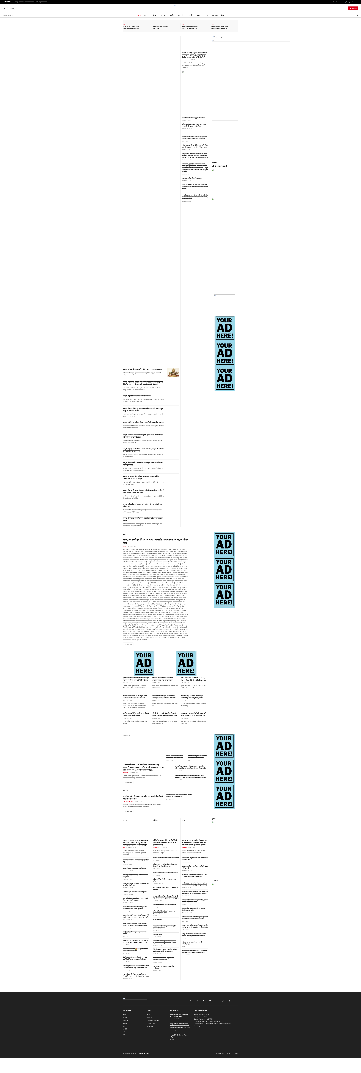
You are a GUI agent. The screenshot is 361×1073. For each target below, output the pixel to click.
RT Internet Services (143, 1053)
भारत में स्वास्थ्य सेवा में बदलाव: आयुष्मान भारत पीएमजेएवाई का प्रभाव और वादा (163, 959)
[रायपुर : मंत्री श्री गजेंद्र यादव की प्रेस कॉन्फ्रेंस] (173, 399)
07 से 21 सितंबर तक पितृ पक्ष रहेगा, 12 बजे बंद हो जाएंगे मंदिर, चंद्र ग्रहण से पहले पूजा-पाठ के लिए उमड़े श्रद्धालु (165, 897)
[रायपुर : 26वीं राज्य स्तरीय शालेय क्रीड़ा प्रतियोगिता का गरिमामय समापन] (173, 425)
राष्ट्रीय (172, 15)
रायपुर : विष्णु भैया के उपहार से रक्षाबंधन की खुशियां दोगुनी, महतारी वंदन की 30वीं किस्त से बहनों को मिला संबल (143, 491)
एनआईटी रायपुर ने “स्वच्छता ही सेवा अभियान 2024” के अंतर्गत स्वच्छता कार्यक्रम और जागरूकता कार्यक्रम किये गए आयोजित (136, 916)
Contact (354, 2)
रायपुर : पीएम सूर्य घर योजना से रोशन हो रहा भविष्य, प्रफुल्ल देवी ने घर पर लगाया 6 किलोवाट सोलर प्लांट (143, 450)
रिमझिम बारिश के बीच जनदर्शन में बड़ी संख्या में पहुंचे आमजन (134, 933)
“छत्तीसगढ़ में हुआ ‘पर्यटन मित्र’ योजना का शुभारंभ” (135, 892)
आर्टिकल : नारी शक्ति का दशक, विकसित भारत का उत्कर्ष (166, 858)
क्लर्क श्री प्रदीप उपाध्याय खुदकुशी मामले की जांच (160, 27)
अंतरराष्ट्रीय (181, 15)
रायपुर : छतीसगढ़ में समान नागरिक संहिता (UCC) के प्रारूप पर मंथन (31, 2)
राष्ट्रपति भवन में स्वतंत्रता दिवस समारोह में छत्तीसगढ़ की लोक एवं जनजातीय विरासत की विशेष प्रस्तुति (164, 696)
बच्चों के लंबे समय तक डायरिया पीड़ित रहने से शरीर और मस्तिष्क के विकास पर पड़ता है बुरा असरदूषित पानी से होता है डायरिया (195, 884)
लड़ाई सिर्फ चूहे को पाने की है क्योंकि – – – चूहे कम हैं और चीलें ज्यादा (165, 888)
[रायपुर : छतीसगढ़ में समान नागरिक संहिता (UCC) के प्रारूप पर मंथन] (173, 372)
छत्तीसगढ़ (154, 15)
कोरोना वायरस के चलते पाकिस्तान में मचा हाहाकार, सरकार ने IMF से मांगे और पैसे (179, 796)
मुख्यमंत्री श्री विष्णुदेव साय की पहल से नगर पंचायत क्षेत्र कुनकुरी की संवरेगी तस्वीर (136, 884)
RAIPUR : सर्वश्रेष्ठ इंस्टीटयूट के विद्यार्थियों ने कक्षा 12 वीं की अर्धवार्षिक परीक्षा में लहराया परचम (194, 875)
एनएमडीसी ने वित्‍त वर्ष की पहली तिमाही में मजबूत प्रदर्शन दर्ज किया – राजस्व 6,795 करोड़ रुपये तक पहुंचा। (136, 679)
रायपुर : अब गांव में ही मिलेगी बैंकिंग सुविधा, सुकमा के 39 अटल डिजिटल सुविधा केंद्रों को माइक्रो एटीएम (143, 436)
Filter (222, 15)
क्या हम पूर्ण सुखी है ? (157, 919)
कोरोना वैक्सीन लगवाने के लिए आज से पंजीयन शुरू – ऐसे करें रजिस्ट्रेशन (195, 943)
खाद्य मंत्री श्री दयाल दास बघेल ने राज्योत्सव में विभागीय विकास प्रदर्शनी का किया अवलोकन (135, 899)
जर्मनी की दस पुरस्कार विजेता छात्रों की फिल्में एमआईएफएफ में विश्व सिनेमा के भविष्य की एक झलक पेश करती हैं (165, 842)
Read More (128, 644)
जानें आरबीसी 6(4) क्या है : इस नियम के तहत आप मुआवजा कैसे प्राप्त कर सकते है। (164, 912)
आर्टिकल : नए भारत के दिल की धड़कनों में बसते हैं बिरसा (165, 873)
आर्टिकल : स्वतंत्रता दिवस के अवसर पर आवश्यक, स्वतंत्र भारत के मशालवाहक (162, 679)
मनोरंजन (199, 15)
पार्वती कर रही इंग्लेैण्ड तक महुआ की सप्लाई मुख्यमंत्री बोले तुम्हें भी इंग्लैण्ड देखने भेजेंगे (143, 797)
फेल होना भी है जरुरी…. (158, 934)
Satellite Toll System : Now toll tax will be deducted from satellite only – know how (135, 941)
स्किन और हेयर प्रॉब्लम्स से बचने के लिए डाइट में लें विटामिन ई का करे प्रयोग (193, 909)
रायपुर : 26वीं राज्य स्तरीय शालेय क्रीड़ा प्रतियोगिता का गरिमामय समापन (143, 422)
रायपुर (145, 15)
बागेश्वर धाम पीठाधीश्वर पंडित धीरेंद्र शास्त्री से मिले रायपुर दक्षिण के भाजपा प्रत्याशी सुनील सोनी (190, 27)
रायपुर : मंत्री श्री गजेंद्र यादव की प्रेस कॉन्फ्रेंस (136, 396)
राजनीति (190, 15)
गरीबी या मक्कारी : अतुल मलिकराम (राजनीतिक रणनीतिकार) (163, 967)
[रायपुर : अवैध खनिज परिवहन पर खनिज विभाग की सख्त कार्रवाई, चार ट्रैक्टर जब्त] (173, 507)
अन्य (207, 15)
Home (139, 15)
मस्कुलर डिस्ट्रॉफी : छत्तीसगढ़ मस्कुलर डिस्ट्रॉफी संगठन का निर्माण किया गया (164, 927)
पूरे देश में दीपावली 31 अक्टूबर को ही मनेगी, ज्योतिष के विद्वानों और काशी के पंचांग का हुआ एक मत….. (165, 950)
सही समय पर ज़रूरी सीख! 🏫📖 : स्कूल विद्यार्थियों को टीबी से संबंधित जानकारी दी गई (135, 950)
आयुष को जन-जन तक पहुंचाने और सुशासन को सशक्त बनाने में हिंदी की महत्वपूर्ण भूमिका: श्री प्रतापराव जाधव (193, 714)
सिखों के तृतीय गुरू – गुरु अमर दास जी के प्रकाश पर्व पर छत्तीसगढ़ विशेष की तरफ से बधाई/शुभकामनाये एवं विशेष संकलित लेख (195, 892)
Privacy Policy (346, 2)
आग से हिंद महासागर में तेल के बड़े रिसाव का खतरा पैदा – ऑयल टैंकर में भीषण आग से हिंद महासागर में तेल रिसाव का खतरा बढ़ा (195, 186)
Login (214, 162)
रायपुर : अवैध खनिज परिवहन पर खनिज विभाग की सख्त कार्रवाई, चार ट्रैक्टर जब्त (142, 505)
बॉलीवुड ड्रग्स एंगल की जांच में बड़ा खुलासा (192, 178)
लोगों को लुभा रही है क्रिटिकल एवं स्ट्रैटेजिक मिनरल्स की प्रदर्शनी (135, 876)
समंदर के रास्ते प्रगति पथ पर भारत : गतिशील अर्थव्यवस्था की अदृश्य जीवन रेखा (155, 541)
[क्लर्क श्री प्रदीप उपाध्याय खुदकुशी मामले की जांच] (175, 26)
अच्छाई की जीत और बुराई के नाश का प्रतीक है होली (164, 904)
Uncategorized (128, 801)
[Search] (357, 15)
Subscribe (353, 8)
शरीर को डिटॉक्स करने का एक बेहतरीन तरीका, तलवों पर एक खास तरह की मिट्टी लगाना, (195, 901)
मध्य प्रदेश (162, 15)
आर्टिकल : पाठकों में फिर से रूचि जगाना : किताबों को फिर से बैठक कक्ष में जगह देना (136, 714)
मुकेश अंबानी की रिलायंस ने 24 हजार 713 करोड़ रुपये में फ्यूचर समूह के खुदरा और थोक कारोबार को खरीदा (195, 951)
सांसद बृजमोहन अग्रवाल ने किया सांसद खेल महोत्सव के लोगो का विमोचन (195, 858)
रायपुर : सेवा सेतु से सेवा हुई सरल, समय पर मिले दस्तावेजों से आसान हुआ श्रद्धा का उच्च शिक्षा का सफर (143, 409)
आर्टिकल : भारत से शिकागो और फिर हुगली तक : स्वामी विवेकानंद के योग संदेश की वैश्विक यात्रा (165, 865)
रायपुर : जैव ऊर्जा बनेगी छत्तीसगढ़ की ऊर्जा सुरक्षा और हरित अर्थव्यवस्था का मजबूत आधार (143, 463)
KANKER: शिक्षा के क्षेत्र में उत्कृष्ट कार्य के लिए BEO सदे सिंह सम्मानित (195, 867)
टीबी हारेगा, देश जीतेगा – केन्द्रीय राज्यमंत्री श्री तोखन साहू (136, 861)
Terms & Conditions (333, 2)
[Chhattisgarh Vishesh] (180, 8)
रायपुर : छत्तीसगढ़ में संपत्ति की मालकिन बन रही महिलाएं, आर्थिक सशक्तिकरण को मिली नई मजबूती (141, 477)
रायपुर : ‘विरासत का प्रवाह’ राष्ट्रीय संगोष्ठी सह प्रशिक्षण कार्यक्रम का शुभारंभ (143, 519)
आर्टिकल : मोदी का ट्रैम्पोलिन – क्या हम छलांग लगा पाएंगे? (164, 880)
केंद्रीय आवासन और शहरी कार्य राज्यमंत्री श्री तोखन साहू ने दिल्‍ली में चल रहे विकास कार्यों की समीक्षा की (194, 137)
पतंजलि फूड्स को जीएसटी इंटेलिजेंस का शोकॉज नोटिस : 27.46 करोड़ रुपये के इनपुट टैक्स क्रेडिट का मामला (195, 146)
